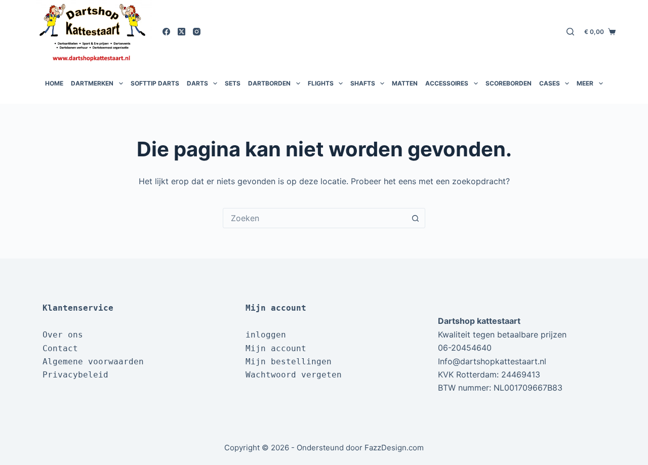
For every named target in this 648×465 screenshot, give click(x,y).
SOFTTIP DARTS (155, 83)
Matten (405, 83)
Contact (60, 348)
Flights (321, 83)
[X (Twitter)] (181, 31)
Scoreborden (508, 83)
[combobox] (314, 218)
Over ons (63, 335)
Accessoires (446, 83)
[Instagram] (196, 31)
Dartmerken (92, 83)
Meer (585, 83)
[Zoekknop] (415, 218)
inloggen (266, 335)
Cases (549, 83)
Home (54, 83)
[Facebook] (166, 31)
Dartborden (269, 83)
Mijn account (276, 348)
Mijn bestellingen (289, 361)
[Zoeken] (570, 31)
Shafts (362, 83)
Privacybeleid (75, 374)
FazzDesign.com (394, 447)
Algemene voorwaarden (93, 361)
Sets (232, 83)
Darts (197, 83)
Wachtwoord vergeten (294, 374)
